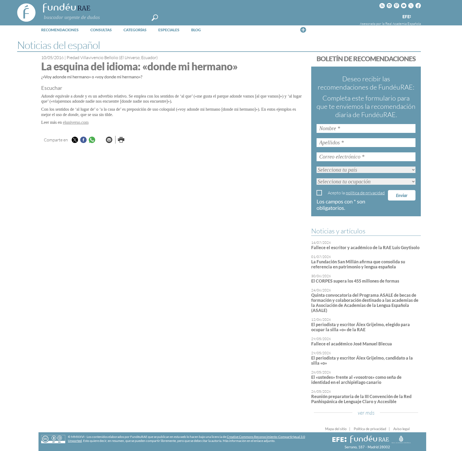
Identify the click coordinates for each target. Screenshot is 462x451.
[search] (155, 18)
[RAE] (417, 16)
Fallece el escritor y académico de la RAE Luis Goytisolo (365, 247)
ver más (366, 412)
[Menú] (303, 30)
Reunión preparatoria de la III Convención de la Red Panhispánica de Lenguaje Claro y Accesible (361, 399)
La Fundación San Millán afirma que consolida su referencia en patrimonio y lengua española (358, 264)
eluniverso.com (75, 122)
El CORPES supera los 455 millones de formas (355, 280)
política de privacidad (365, 192)
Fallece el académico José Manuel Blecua (351, 343)
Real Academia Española (403, 23)
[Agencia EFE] (406, 17)
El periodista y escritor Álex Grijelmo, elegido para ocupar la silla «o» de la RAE (360, 327)
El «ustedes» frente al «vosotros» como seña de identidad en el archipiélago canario (356, 380)
